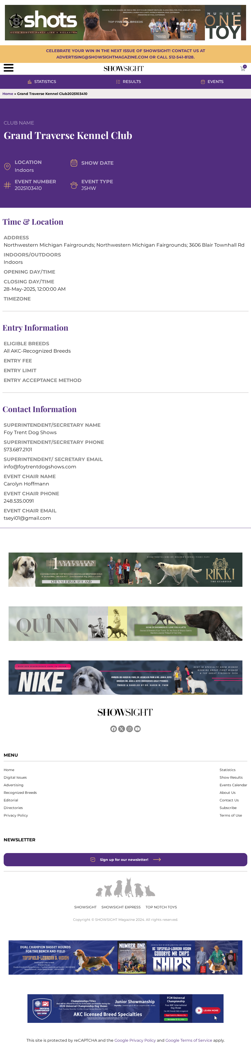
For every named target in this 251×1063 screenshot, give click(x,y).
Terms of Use (231, 815)
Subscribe (228, 808)
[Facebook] (113, 729)
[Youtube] (137, 729)
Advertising (14, 785)
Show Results (231, 777)
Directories (13, 808)
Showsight (85, 907)
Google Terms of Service (189, 1040)
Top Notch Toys (161, 907)
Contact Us (229, 800)
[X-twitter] (121, 729)
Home (7, 94)
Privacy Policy (16, 815)
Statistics (228, 770)
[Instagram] (129, 729)
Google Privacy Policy (135, 1040)
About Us (228, 792)
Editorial (11, 800)
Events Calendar (233, 785)
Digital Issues (15, 777)
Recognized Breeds (20, 792)
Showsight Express (121, 907)
